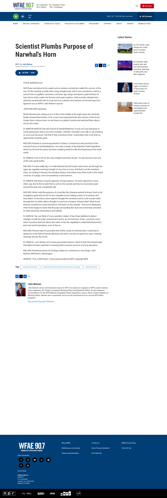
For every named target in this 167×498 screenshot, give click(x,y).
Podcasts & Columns (74, 24)
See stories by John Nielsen (41, 301)
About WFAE (66, 443)
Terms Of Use (126, 448)
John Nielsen (27, 64)
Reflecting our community (71, 448)
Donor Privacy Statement (101, 448)
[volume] (23, 16)
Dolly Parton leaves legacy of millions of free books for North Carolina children (141, 89)
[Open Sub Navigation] (20, 24)
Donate (148, 6)
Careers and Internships (70, 453)
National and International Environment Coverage (62, 267)
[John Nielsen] (20, 289)
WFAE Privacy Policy (129, 443)
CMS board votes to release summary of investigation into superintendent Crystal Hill (141, 108)
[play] (16, 16)
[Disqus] (83, 345)
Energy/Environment (30, 267)
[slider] (26, 16)
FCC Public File (97, 453)
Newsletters (144, 24)
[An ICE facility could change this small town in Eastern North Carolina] (125, 48)
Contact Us (95, 443)
